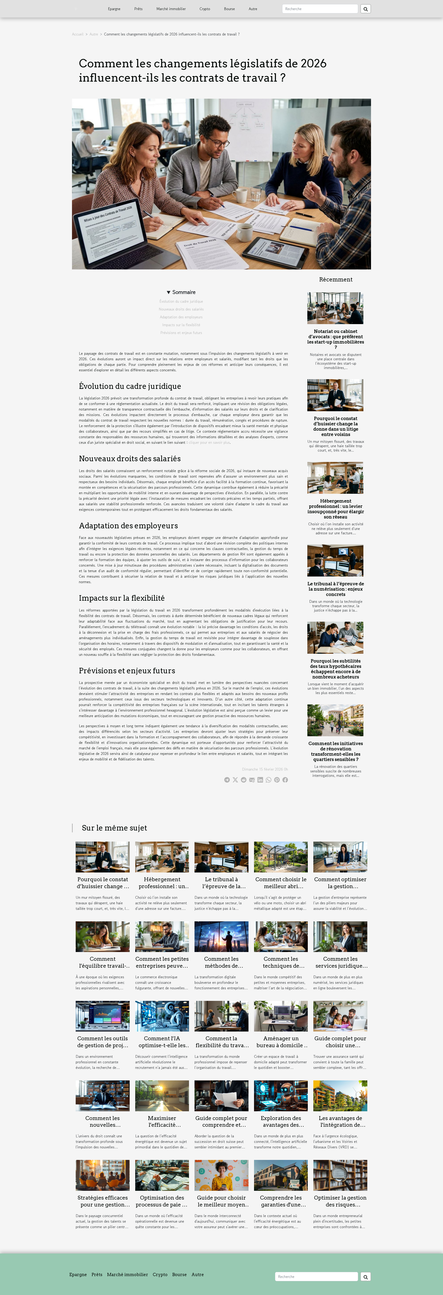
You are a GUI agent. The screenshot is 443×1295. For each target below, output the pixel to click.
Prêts (138, 9)
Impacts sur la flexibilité (181, 325)
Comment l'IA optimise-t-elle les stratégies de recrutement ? (162, 1048)
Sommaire (184, 292)
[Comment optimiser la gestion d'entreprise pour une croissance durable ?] (340, 856)
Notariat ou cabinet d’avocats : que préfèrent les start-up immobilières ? (335, 339)
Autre (253, 9)
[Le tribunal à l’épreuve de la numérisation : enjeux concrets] (335, 560)
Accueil (78, 34)
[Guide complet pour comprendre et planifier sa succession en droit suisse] (221, 1095)
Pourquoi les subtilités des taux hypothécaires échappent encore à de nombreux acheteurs (335, 669)
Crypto (205, 9)
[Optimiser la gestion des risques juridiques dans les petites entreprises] (340, 1174)
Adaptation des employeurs (181, 317)
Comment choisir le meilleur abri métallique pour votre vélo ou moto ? (281, 889)
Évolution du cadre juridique (181, 301)
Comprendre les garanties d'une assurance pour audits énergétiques (281, 1208)
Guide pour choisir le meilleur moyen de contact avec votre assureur (221, 1208)
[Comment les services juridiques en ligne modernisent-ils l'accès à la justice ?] (340, 936)
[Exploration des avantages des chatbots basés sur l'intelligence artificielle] (281, 1095)
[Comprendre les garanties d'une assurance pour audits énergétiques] (281, 1174)
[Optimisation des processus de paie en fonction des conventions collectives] (162, 1174)
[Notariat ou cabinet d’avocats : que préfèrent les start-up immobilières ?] (335, 308)
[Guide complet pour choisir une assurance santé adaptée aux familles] (340, 1015)
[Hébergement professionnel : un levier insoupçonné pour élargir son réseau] (335, 478)
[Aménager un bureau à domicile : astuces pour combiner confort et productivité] (281, 1015)
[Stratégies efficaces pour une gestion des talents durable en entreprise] (103, 1174)
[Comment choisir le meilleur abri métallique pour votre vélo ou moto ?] (281, 856)
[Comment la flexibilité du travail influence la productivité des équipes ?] (221, 1015)
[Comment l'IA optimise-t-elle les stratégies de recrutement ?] (162, 1015)
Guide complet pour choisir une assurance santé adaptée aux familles (340, 1048)
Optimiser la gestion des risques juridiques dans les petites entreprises (340, 1208)
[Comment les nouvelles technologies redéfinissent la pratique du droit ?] (103, 1095)
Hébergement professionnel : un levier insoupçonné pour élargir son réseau (336, 509)
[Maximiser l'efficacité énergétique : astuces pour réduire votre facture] (162, 1095)
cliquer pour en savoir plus (209, 442)
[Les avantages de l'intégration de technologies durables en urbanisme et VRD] (340, 1095)
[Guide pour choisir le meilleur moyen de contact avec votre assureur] (221, 1174)
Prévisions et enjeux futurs (181, 332)
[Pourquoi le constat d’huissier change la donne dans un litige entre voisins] (335, 395)
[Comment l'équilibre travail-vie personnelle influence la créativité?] (103, 936)
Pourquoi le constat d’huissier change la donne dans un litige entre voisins (335, 426)
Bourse (229, 9)
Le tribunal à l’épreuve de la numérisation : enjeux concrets (336, 589)
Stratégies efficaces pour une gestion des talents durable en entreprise (103, 1208)
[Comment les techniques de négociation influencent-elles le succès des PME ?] (281, 936)
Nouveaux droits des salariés (181, 309)
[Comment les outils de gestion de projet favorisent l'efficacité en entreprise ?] (103, 1015)
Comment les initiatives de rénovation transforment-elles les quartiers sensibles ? (335, 751)
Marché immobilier (171, 9)
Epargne (114, 9)
